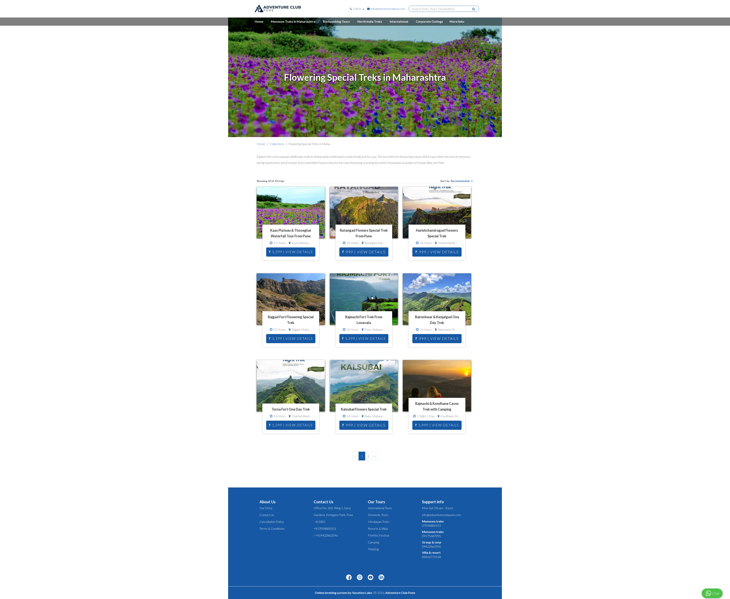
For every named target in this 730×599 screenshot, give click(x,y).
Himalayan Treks (378, 521)
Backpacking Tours (336, 21)
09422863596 (431, 546)
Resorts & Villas (378, 528)
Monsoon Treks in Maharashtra (293, 21)
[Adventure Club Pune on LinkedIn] (381, 577)
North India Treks (369, 21)
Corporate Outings (429, 21)
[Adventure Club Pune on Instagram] (360, 577)
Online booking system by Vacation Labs (344, 592)
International (399, 21)
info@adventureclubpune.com (387, 8)
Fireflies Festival (378, 535)
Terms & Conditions (272, 528)
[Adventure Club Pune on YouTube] (370, 577)
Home (259, 21)
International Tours (380, 508)
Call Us (357, 8)
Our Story (265, 508)
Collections (277, 144)
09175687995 (431, 536)
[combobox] (442, 9)
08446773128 (431, 557)
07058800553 (431, 525)
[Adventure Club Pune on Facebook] (349, 577)
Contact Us (266, 515)
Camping (373, 542)
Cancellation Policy (271, 521)
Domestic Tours (378, 515)
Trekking (373, 549)
